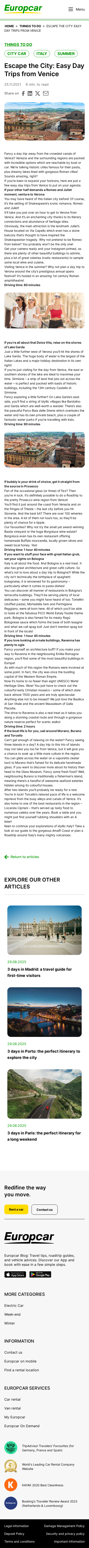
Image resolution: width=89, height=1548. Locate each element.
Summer (66, 53)
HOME (9, 26)
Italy (42, 53)
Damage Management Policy (64, 1526)
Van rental (12, 1408)
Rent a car (16, 1209)
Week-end (12, 1314)
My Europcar (14, 1417)
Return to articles (25, 857)
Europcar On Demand (22, 1426)
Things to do (30, 26)
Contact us (45, 1209)
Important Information (69, 1541)
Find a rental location (21, 1370)
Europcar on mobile (20, 1361)
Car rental (12, 1399)
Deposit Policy (14, 1533)
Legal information (16, 1526)
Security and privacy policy (65, 1533)
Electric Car (14, 1305)
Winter (9, 1323)
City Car (16, 53)
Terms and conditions (19, 1541)
